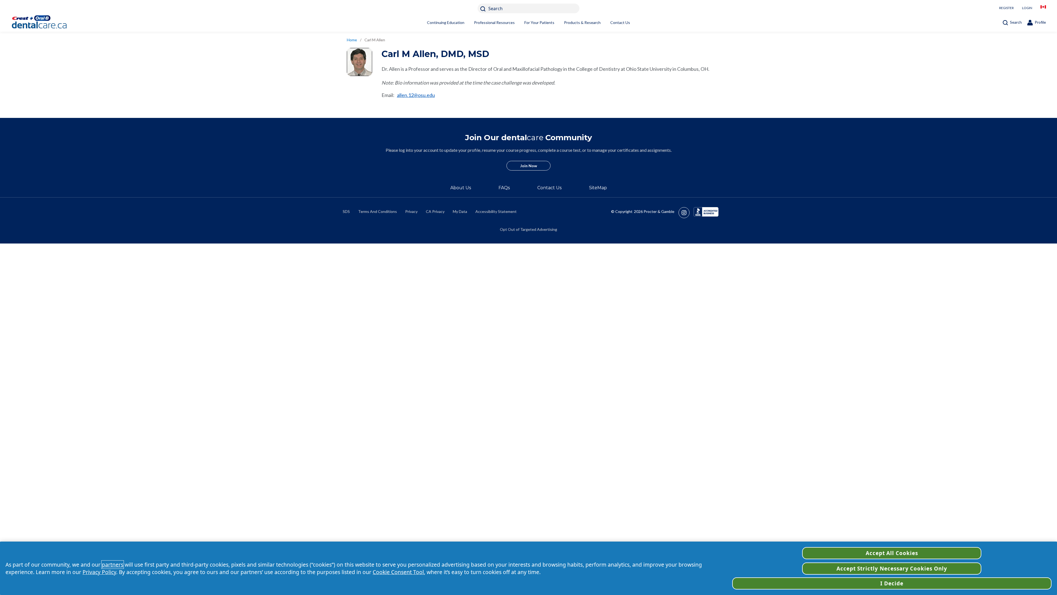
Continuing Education (445, 22)
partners (112, 564)
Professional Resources (494, 22)
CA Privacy (435, 211)
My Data (460, 211)
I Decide (891, 583)
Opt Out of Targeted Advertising (528, 229)
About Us (460, 187)
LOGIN (1027, 8)
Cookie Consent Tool (398, 572)
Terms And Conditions (377, 211)
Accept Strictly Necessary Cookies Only (892, 568)
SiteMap (598, 187)
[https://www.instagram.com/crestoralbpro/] (686, 212)
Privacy (411, 211)
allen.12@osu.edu (416, 95)
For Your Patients (539, 22)
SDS (346, 211)
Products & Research (582, 22)
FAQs (504, 187)
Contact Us (620, 22)
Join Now (528, 165)
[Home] (48, 23)
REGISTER (1006, 8)
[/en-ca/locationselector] (1043, 8)
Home (352, 39)
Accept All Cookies (892, 553)
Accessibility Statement (496, 211)
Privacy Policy (99, 572)
